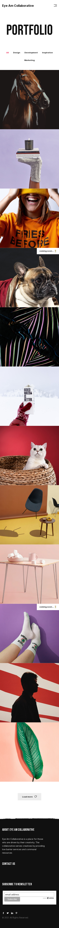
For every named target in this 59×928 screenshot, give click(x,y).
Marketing (29, 60)
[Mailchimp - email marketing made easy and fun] (48, 898)
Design (16, 52)
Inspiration (47, 52)
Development (31, 52)
